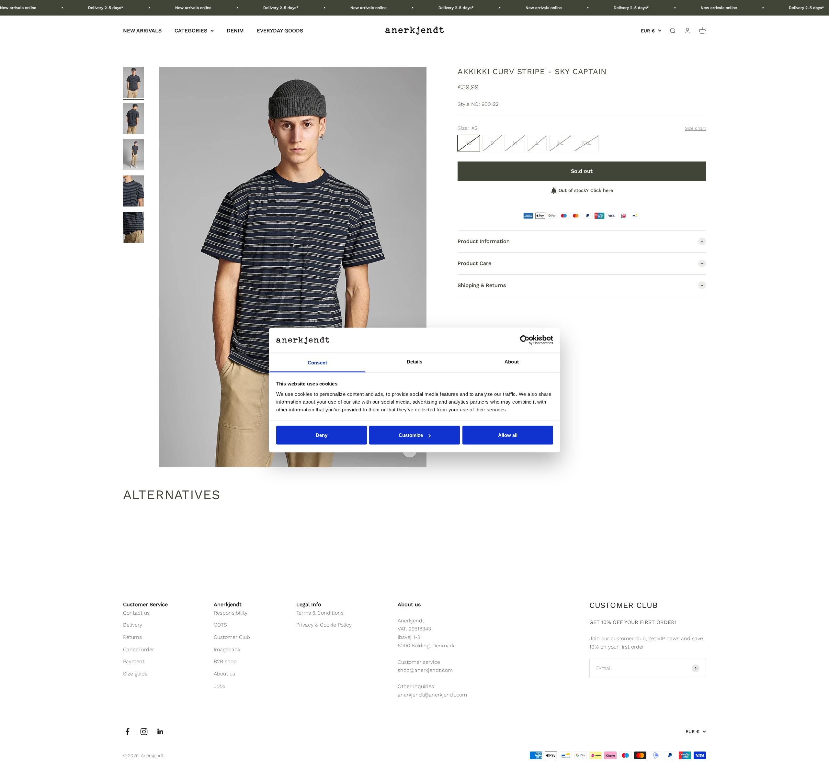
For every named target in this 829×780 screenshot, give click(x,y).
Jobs (219, 686)
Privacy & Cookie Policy (324, 625)
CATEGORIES (191, 31)
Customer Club (232, 637)
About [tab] (512, 361)
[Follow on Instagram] (144, 731)
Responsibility (230, 613)
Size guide (135, 674)
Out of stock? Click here (586, 190)
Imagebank (227, 649)
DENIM (235, 31)
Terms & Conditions (320, 613)
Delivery (132, 625)
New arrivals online (167, 8)
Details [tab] (415, 361)
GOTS (220, 625)
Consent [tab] (317, 362)
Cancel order (138, 649)
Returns (132, 637)
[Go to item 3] (133, 155)
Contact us (136, 613)
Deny (321, 435)
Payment (133, 661)
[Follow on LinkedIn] (160, 731)
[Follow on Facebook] (127, 731)
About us (224, 674)
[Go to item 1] (133, 83)
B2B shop (225, 661)
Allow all (507, 435)
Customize (411, 435)
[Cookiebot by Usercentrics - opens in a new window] (524, 340)
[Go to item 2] (133, 119)
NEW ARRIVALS (142, 31)
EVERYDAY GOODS (280, 31)
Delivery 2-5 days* (79, 8)
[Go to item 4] (133, 191)
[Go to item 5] (133, 228)
